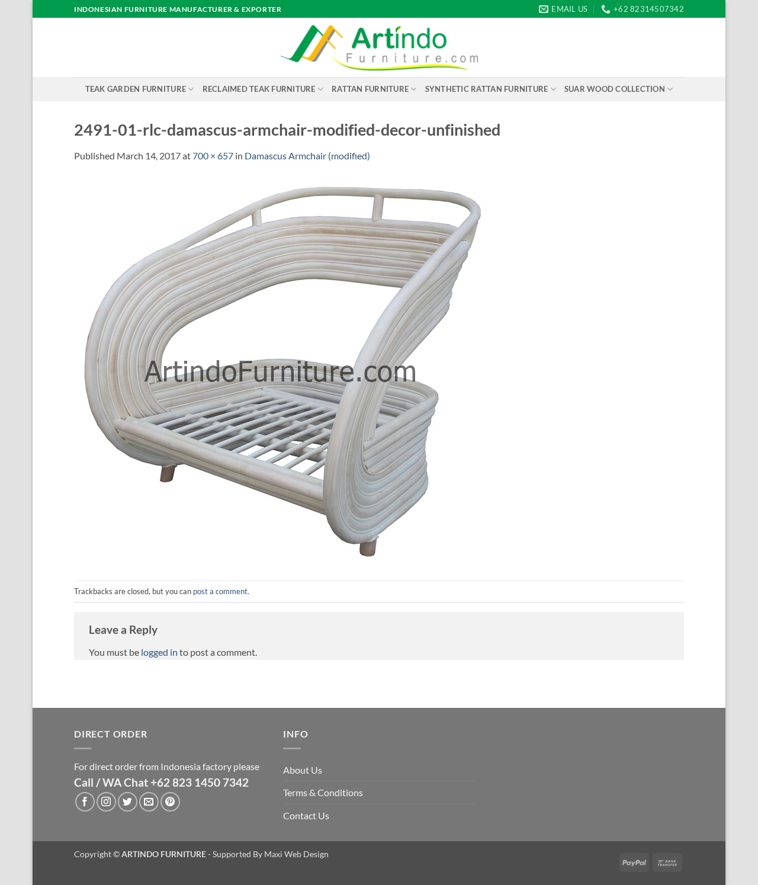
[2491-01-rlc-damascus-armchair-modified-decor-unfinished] (281, 370)
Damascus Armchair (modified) (307, 155)
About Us (302, 769)
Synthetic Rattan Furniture (486, 89)
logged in (159, 652)
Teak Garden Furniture (135, 89)
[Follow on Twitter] (127, 802)
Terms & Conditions (323, 792)
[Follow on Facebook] (85, 802)
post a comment (220, 591)
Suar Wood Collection (614, 89)
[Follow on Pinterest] (170, 802)
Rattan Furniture (370, 89)
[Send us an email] (149, 802)
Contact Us (306, 815)
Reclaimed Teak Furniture (259, 89)
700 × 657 (212, 155)
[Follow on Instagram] (106, 802)
